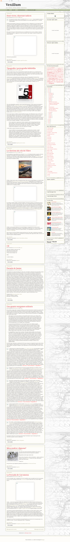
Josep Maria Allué (59, 75)
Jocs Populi (53, 232)
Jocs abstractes (55, 74)
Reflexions (57, 80)
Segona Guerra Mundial (57, 81)
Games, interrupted (50, 147)
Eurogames (18, 60)
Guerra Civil (18, 238)
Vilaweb (48, 83)
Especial (17, 142)
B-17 (39, 349)
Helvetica (36, 78)
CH (8, 246)
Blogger (43, 539)
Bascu (18, 508)
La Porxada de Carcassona (18, 475)
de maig (50, 112)
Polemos (26, 154)
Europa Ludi (55, 72)
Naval (62, 77)
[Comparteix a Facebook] (11, 62)
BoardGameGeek (49, 131)
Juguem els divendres (50, 156)
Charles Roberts (56, 69)
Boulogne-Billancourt (50, 69)
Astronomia (49, 67)
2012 (49, 89)
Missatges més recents (11, 529)
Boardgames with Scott (50, 134)
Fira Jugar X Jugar (22, 504)
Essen (62, 71)
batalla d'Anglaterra (38, 209)
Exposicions (61, 72)
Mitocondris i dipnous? (16, 448)
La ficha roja (49, 162)
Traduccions (58, 82)
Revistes (52, 81)
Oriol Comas (26, 503)
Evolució (58, 72)
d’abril (50, 113)
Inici (25, 529)
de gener (50, 117)
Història (22, 238)
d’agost (50, 98)
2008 (49, 120)
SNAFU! (48, 169)
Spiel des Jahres (29, 19)
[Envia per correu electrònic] (7, 62)
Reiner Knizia (61, 80)
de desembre (51, 93)
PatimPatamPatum (52, 79)
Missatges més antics (39, 529)
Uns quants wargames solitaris (20, 307)
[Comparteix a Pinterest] (12, 62)
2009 (49, 119)
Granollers (23, 523)
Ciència (59, 69)
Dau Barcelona (51, 71)
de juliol (50, 99)
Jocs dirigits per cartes (52, 75)
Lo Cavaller (58, 76)
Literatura (62, 75)
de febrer (50, 116)
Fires (48, 73)
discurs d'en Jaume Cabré (17, 294)
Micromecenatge (53, 77)
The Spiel (48, 174)
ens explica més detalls (25, 508)
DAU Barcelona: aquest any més (56, 222)
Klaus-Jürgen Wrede (14, 505)
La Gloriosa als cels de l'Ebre (19, 151)
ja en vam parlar (38, 156)
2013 (49, 88)
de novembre (51, 94)
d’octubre (50, 95)
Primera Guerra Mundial (59, 79)
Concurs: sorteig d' (57, 217)
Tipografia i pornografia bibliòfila (21, 68)
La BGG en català (49, 159)
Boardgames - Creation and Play (52, 132)
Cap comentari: (9, 59)
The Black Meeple (49, 171)
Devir (56, 71)
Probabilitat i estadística (51, 80)
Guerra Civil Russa (24, 382)
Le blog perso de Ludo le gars (51, 165)
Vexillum (13, 5)
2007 (49, 121)
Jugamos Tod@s (49, 150)
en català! (55, 227)
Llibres (26, 238)
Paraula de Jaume (14, 268)
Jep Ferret (51, 74)
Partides (56, 78)
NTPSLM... (48, 168)
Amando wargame (50, 129)
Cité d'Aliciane (49, 137)
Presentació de (56, 212)
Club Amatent (49, 138)
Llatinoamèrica (49, 76)
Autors (53, 67)
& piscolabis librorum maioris (20, 105)
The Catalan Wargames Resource (52, 172)
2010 (49, 92)
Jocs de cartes (22, 142)
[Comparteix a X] (10, 62)
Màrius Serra (61, 76)
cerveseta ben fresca (32, 463)
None (47, 78)
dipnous (27, 458)
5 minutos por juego (50, 128)
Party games (59, 78)
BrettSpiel (48, 135)
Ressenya (48, 81)
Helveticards (9, 78)
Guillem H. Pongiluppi (11, 230)
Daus (54, 71)
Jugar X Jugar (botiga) (50, 153)
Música (60, 77)
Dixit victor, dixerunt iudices (19, 16)
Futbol (50, 73)
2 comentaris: (9, 298)
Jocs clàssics (59, 74)
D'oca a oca (49, 141)
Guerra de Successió (60, 73)
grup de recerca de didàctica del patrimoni (20, 181)
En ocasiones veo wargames (51, 144)
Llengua (53, 76)
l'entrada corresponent (17, 111)
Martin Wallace (49, 77)
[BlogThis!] (9, 62)
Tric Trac (48, 175)
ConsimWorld (49, 140)
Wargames (22, 440)
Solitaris (17, 440)
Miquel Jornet (57, 77)
